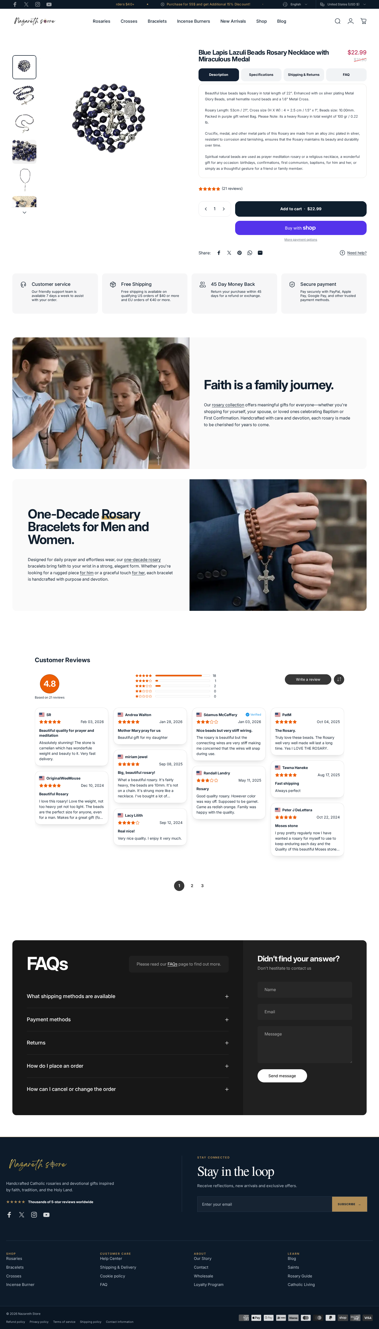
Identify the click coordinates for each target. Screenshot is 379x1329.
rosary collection (228, 404)
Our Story (202, 1258)
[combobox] (295, 4)
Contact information (120, 1322)
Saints (293, 1267)
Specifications (261, 74)
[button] (339, 679)
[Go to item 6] (24, 208)
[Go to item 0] (24, 67)
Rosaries (14, 1258)
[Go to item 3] (24, 123)
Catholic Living (301, 1284)
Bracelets (15, 1267)
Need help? (357, 252)
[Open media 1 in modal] (110, 125)
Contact (201, 1267)
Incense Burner (20, 1284)
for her (138, 572)
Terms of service (64, 1322)
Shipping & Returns (303, 74)
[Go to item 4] (24, 152)
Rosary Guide (300, 1276)
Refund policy (15, 1322)
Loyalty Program (209, 1284)
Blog (292, 1258)
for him (87, 572)
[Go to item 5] (24, 180)
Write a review (308, 679)
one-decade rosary (142, 559)
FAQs (172, 964)
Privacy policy (39, 1322)
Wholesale (203, 1276)
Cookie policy (112, 1276)
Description (218, 74)
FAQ (346, 74)
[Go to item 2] (24, 95)
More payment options (300, 239)
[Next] (167, 135)
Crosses (13, 1276)
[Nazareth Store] (37, 1164)
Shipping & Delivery (118, 1267)
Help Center (111, 1258)
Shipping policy (90, 1322)
